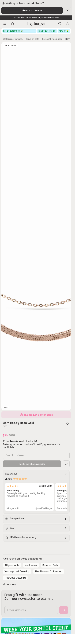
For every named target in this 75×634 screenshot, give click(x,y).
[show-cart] (67, 24)
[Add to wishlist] (67, 423)
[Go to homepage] (36, 24)
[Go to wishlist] (60, 24)
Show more (9, 584)
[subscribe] (63, 610)
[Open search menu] (12, 24)
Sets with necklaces (52, 39)
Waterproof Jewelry (13, 39)
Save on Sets (32, 39)
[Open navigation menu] (5, 24)
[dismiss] (67, 10)
